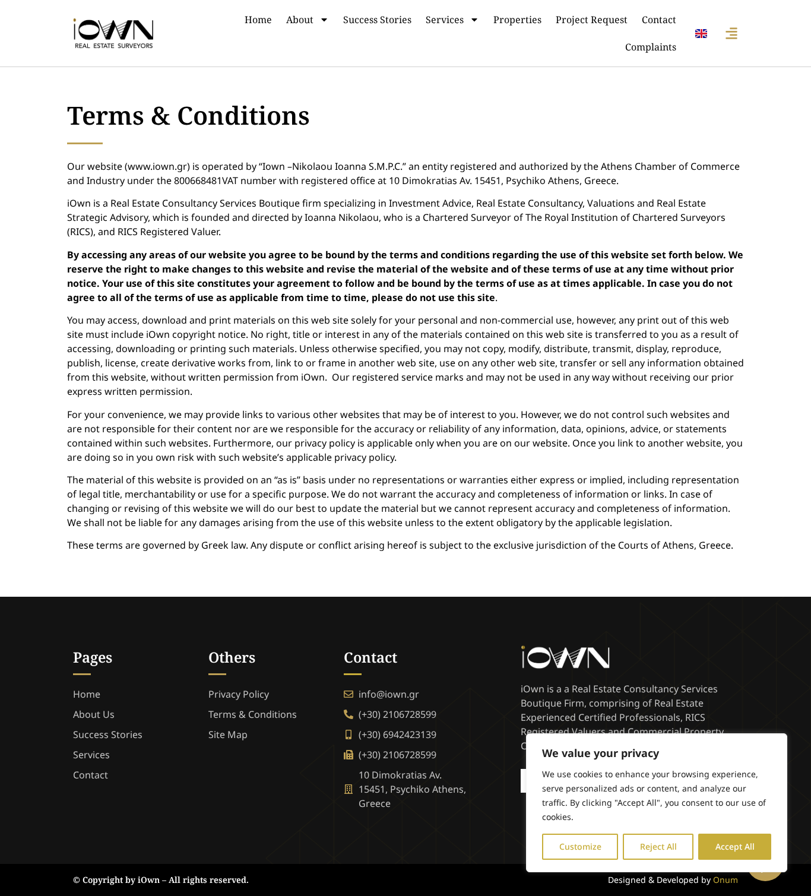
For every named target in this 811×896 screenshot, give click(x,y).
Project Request (592, 19)
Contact (659, 19)
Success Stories (377, 19)
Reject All (658, 846)
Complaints (650, 46)
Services (445, 19)
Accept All (735, 846)
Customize (580, 846)
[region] (656, 802)
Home (258, 19)
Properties (517, 19)
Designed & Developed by (673, 879)
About (299, 19)
